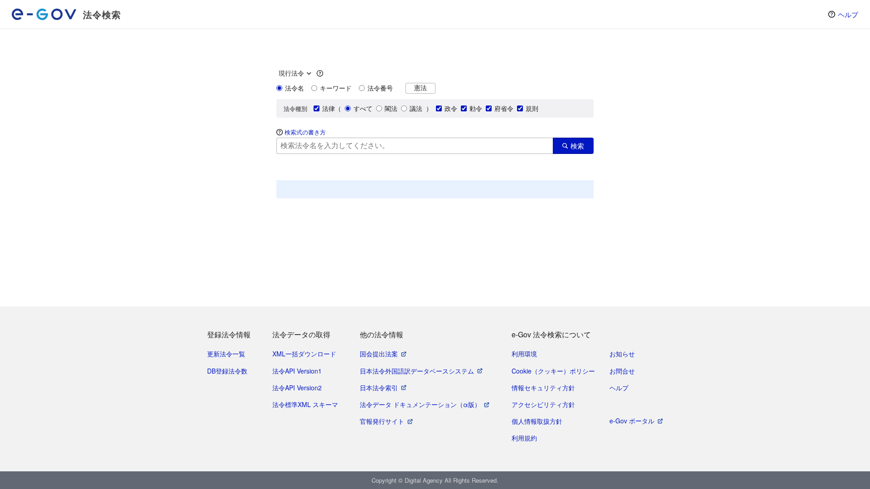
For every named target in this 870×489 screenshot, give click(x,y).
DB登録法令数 (227, 370)
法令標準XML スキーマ (305, 404)
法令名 (294, 87)
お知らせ (622, 353)
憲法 (420, 87)
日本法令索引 (379, 387)
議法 (416, 108)
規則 (532, 108)
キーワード (336, 87)
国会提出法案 (379, 353)
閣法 (391, 108)
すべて (362, 108)
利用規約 (524, 437)
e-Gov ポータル (631, 420)
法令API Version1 (297, 370)
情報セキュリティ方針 (543, 387)
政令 (451, 108)
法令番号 (380, 87)
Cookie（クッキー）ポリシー (553, 370)
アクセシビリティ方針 (543, 404)
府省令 (503, 108)
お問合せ (622, 370)
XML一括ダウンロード (304, 353)
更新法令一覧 (226, 353)
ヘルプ (848, 14)
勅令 (475, 108)
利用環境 (524, 353)
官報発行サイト (382, 421)
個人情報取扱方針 (537, 421)
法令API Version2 (297, 387)
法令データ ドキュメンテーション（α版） (420, 404)
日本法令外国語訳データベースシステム (417, 370)
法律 (328, 108)
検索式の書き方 (305, 132)
